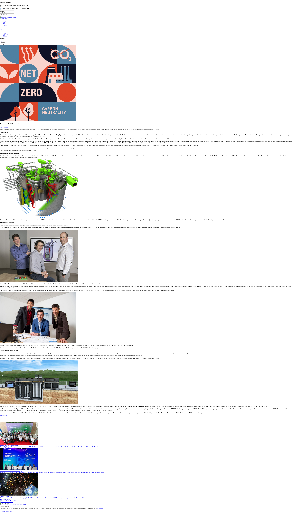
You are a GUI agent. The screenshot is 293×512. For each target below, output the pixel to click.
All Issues (5, 23)
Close (11, 511)
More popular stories (5, 499)
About (4, 22)
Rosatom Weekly (15, 8)
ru (1, 29)
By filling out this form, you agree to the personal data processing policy (19, 12)
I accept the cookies (4, 511)
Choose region (5, 8)
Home (4, 21)
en (0, 29)
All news (5, 25)
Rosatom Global (25, 8)
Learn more (100, 508)
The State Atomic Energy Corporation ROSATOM (16, 504)
